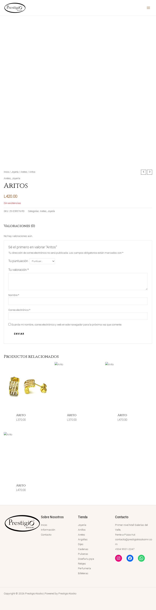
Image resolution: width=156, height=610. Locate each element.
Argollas (83, 539)
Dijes (80, 544)
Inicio (6, 171)
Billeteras (83, 573)
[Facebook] (130, 558)
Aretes (24, 171)
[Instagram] (118, 558)
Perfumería (84, 568)
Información (48, 529)
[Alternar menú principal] (148, 8)
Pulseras (83, 553)
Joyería (14, 171)
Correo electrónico (19, 309)
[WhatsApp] (141, 558)
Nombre (13, 295)
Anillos (82, 529)
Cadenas (83, 549)
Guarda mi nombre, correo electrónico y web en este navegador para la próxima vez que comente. (66, 324)
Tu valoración (18, 270)
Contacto (46, 534)
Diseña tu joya (86, 558)
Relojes (82, 563)
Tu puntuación (18, 261)
